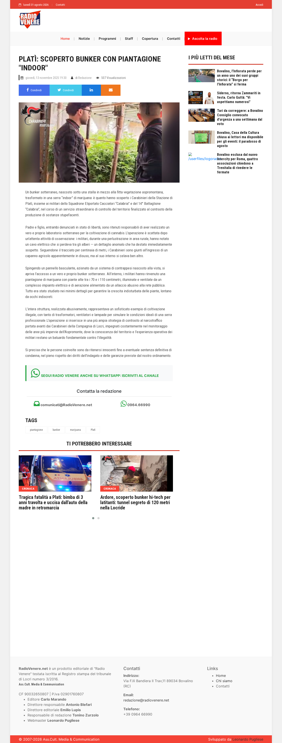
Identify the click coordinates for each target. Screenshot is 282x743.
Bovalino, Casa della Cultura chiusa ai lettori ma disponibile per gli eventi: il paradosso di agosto (240, 139)
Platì (93, 429)
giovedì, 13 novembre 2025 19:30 (46, 78)
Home (65, 38)
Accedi (259, 4)
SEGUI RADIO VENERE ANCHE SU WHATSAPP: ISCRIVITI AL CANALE (100, 375)
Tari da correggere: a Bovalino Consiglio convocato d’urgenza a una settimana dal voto (240, 117)
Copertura (150, 38)
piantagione (36, 429)
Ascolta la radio (204, 38)
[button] (93, 518)
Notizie (84, 38)
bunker (56, 429)
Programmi (107, 38)
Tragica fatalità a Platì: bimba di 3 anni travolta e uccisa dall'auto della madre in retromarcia (53, 502)
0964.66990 (138, 405)
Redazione (85, 78)
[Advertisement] (154, 19)
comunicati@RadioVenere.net (66, 405)
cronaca (28, 488)
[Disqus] (99, 586)
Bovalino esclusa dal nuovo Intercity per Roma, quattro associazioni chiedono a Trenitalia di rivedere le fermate (237, 163)
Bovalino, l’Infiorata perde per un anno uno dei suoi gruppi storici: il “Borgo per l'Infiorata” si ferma (239, 77)
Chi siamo (224, 681)
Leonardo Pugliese (247, 739)
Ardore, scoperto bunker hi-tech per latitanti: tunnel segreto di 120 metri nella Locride (135, 502)
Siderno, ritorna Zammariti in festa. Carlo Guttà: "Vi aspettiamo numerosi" (238, 97)
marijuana (75, 429)
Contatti (60, 4)
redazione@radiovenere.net (146, 700)
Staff (129, 38)
